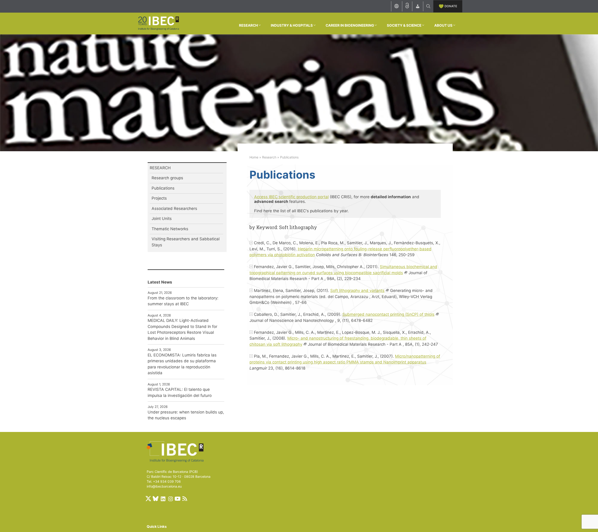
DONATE (451, 6)
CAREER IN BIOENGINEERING (350, 25)
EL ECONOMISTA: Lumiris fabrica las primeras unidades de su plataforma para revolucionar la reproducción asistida (182, 364)
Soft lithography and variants (357, 290)
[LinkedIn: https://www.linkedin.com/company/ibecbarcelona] (163, 498)
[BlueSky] (155, 498)
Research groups (167, 178)
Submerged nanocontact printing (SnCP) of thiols (388, 314)
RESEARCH (248, 25)
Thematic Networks (170, 228)
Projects (159, 198)
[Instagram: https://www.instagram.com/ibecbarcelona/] (170, 498)
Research (269, 157)
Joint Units (162, 218)
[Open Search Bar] (428, 6)
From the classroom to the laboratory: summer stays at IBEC (183, 301)
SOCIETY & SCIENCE (404, 25)
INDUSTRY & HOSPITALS (292, 25)
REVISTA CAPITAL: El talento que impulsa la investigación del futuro (180, 392)
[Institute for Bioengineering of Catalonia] (158, 23)
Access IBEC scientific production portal (291, 196)
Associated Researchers (174, 208)
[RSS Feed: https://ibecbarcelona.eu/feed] (185, 498)
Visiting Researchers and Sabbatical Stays (186, 242)
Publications (163, 188)
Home (253, 157)
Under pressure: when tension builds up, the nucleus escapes (186, 415)
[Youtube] (177, 498)
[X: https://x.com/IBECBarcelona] (148, 498)
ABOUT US (443, 25)
